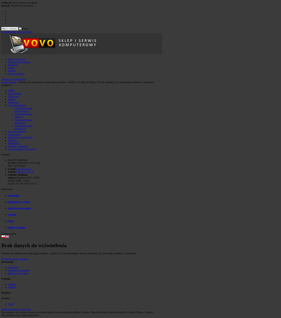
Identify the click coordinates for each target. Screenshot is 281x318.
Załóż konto (19, 79)
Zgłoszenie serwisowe (19, 62)
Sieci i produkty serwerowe (22, 149)
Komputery (14, 102)
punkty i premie (16, 73)
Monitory (12, 140)
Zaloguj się (7, 79)
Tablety (11, 99)
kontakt (11, 70)
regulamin (13, 195)
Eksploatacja (14, 134)
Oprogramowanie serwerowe (23, 121)
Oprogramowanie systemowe (23, 127)
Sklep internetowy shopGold (16, 309)
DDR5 (11, 90)
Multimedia (14, 143)
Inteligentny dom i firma (20, 137)
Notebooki (13, 96)
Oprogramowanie (17, 105)
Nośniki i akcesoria (17, 146)
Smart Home (14, 93)
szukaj (11, 67)
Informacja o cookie (19, 202)
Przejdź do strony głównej (14, 259)
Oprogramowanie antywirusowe (23, 109)
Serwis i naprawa (17, 59)
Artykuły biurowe (17, 131)
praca (11, 221)
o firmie (12, 214)
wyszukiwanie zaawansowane (16, 31)
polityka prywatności (19, 208)
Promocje (13, 65)
